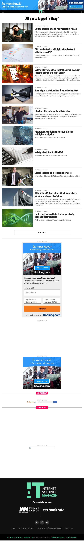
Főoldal (13, 528)
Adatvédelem (69, 528)
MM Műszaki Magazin (59, 537)
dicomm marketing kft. (25, 537)
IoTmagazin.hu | (12, 537)
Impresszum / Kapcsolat (26, 528)
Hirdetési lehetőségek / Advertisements (49, 528)
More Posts (42, 232)
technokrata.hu (72, 537)
